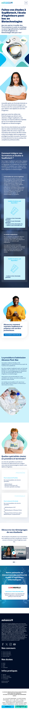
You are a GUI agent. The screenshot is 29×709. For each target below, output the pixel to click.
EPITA (17, 630)
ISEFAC (17, 700)
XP (25, 700)
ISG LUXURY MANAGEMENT (10, 698)
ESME (10, 631)
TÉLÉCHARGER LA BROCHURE (11, 335)
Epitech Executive (19, 702)
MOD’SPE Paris (9, 701)
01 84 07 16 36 (5, 682)
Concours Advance (11, 624)
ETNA (24, 704)
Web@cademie (10, 704)
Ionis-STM (21, 704)
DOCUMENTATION (20, 706)
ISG (4, 698)
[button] (27, 553)
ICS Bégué (22, 700)
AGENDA (7, 707)
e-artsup (16, 704)
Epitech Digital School (10, 702)
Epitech (3, 702)
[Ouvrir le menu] (26, 2)
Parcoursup (7, 164)
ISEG (14, 700)
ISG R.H (11, 700)
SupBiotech (4, 634)
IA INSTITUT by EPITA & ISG (17, 701)
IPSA (2, 632)
